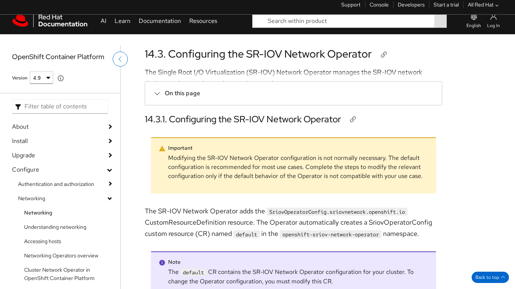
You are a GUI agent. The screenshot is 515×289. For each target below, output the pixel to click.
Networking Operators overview (61, 255)
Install (20, 141)
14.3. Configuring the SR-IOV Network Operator (258, 54)
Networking (31, 198)
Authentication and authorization (56, 184)
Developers (411, 9)
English (473, 36)
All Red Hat (481, 9)
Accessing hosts (42, 241)
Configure (25, 169)
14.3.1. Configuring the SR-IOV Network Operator (243, 119)
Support (350, 9)
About (20, 127)
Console (379, 9)
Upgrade (23, 155)
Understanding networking (55, 227)
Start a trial (446, 9)
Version (20, 78)
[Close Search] (452, 32)
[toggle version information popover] (60, 78)
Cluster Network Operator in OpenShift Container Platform (59, 273)
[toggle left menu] (120, 74)
